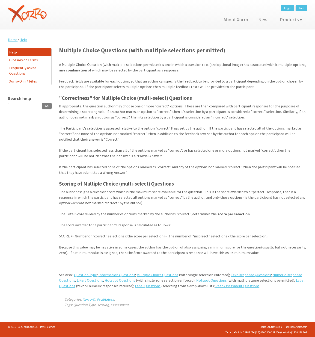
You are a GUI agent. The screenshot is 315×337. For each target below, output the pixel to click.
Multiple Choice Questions (157, 274)
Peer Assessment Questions (237, 286)
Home (13, 39)
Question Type (85, 274)
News (264, 20)
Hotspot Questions (120, 280)
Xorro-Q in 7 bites (23, 81)
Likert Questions (90, 280)
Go (47, 106)
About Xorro (235, 20)
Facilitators (105, 299)
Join (301, 8)
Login (287, 8)
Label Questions (147, 286)
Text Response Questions (251, 274)
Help (23, 39)
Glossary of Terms (23, 60)
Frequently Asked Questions (22, 70)
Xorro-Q (89, 299)
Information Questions (116, 274)
